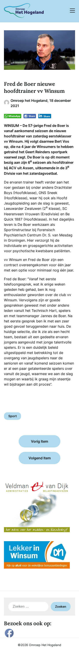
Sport (12, 416)
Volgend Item (40, 458)
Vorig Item (39, 441)
